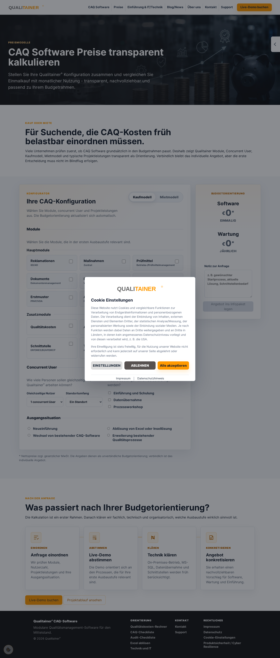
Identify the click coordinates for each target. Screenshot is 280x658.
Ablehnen (140, 365)
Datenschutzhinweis (150, 378)
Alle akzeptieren (173, 365)
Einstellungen (107, 365)
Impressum (123, 378)
